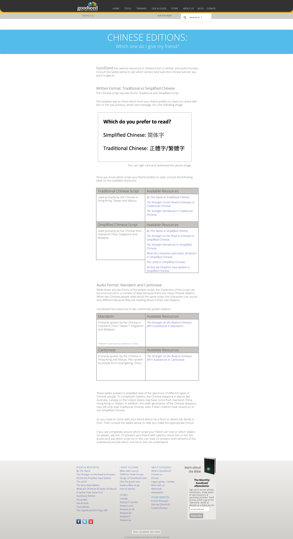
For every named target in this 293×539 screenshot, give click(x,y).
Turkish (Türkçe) (159, 507)
